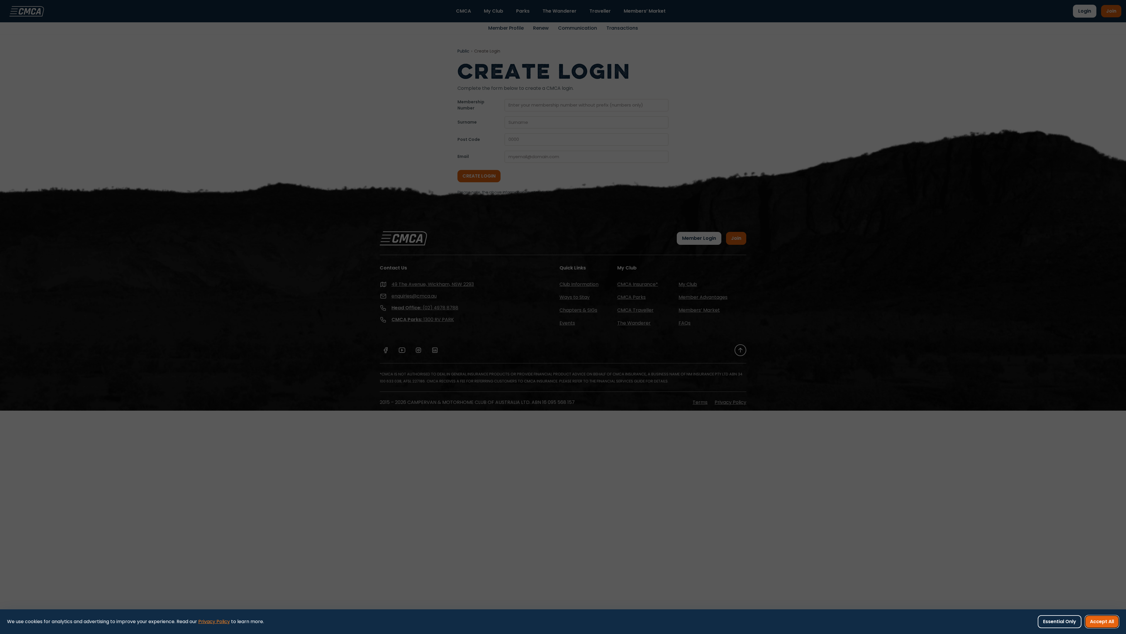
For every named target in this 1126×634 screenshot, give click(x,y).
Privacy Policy (214, 621)
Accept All (1102, 621)
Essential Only (1059, 621)
